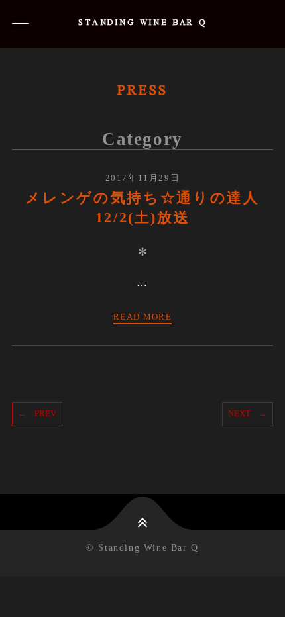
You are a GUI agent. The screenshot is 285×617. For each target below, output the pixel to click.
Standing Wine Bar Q (142, 23)
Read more (142, 317)
